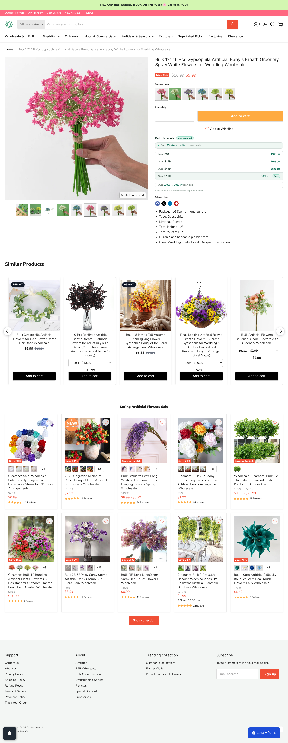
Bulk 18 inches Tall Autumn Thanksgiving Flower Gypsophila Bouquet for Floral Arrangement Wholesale (145, 341)
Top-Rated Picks (190, 36)
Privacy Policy (14, 674)
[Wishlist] (272, 24)
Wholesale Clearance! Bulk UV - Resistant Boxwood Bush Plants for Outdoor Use (256, 480)
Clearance (235, 36)
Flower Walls (154, 668)
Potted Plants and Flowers (163, 674)
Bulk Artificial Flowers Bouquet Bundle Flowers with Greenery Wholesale (257, 339)
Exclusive (215, 36)
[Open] (9, 733)
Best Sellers (54, 12)
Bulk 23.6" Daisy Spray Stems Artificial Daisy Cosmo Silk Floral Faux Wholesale (86, 579)
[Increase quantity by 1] (189, 116)
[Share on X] (163, 203)
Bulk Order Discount (88, 674)
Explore (165, 36)
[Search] (232, 24)
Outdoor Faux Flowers (160, 663)
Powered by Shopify (16, 731)
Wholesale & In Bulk (20, 36)
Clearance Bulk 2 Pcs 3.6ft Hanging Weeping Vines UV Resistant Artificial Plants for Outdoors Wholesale (198, 581)
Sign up (270, 674)
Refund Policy (14, 686)
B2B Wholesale (85, 668)
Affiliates (81, 663)
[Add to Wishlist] (49, 422)
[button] (21, 210)
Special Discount (86, 691)
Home (9, 49)
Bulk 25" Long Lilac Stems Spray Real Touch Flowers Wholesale (139, 579)
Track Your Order (16, 703)
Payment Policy (15, 697)
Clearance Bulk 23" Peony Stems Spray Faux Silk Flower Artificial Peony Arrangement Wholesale (199, 482)
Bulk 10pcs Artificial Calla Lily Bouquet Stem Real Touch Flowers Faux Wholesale (255, 579)
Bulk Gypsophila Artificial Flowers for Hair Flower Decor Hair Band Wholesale (34, 339)
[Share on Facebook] (157, 203)
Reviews (88, 12)
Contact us (12, 663)
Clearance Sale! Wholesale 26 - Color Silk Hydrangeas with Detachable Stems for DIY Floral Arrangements (31, 482)
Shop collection (144, 620)
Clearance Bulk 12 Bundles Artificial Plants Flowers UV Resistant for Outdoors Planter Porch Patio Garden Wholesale (30, 581)
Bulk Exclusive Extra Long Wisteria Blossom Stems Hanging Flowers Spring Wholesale (139, 482)
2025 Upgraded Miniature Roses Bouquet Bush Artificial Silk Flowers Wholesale (86, 480)
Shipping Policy (15, 680)
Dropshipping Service (89, 680)
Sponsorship (83, 697)
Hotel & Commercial (99, 36)
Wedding (50, 36)
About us (11, 668)
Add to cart (34, 376)
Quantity (160, 107)
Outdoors (72, 36)
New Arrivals (72, 12)
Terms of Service (15, 691)
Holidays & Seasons (136, 36)
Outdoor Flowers (14, 12)
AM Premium (35, 12)
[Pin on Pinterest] (176, 203)
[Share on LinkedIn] (170, 203)
